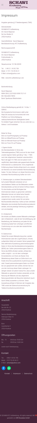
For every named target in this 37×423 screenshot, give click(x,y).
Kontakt (7, 373)
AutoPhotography (13, 136)
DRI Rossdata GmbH (23, 418)
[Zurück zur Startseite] (18, 5)
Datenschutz (28, 373)
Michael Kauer (12, 141)
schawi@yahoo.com (13, 73)
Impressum (17, 373)
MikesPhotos (11, 138)
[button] (2, 5)
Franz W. (10, 143)
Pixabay (24, 136)
